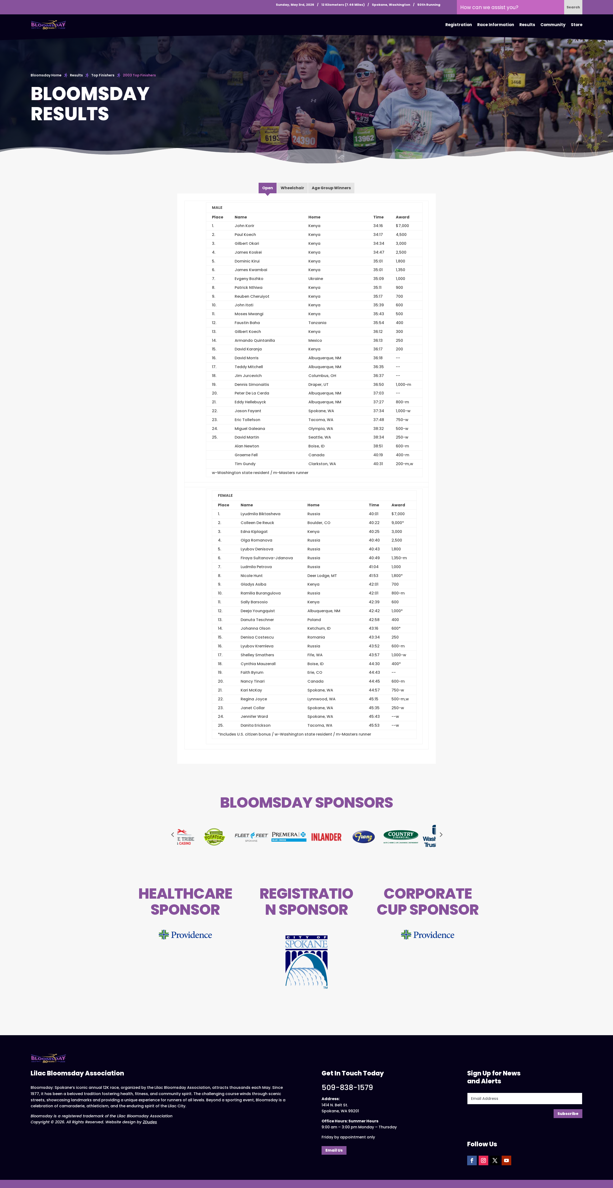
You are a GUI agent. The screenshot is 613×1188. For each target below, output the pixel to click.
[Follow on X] (495, 1160)
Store (576, 25)
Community (553, 25)
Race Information (495, 25)
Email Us (334, 1150)
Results (527, 25)
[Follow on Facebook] (472, 1160)
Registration (458, 25)
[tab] (267, 188)
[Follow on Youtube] (506, 1160)
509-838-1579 (347, 1087)
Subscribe (568, 1113)
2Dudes (150, 1122)
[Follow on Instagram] (483, 1160)
